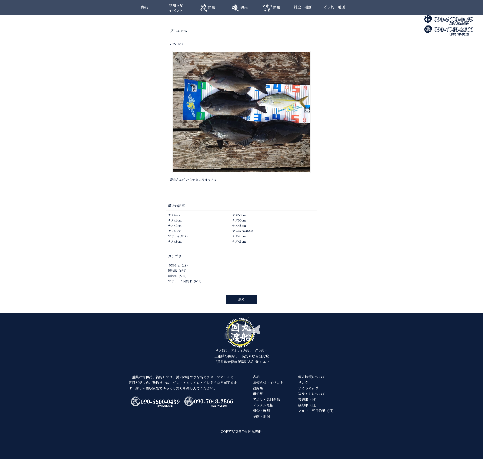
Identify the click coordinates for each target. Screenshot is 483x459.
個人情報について (311, 377)
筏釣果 (258, 388)
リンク (303, 382)
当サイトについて (311, 394)
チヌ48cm (239, 225)
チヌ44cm (175, 225)
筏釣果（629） (178, 270)
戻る (241, 299)
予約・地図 (261, 416)
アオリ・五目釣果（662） (185, 281)
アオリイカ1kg (178, 236)
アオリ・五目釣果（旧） (316, 411)
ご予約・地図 (334, 7)
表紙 (144, 7)
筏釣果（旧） (308, 399)
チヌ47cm (239, 241)
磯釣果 (258, 394)
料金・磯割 (303, 7)
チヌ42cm (175, 215)
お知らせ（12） (178, 265)
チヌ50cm (239, 215)
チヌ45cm (175, 231)
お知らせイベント (176, 8)
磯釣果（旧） (308, 405)
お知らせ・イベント (268, 382)
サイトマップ (308, 388)
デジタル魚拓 (263, 405)
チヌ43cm (175, 220)
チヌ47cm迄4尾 (243, 231)
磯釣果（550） (178, 276)
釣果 (211, 7)
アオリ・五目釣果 (266, 399)
